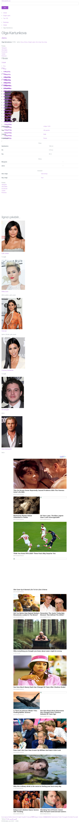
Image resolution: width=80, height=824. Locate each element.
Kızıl (42, 177)
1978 (48, 126)
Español (24, 817)
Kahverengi (44, 173)
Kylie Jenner (5, 253)
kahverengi (6, 97)
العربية (15, 819)
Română (70, 817)
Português (65, 817)
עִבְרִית (7, 819)
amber (5, 83)
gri (4, 94)
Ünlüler (5, 13)
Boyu (22, 42)
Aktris (4, 38)
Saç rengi (44, 42)
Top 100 (5, 18)
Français (28, 817)
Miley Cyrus (5, 291)
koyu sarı (5, 102)
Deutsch (15, 817)
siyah (4, 113)
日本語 (45, 817)
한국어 (49, 817)
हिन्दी (33, 817)
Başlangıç (6, 22)
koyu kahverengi (7, 99)
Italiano (41, 817)
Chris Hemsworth (7, 449)
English (19, 817)
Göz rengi (38, 42)
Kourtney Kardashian (7, 370)
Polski (60, 817)
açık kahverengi (7, 85)
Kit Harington (5, 409)
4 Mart (45, 126)
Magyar (36, 817)
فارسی (11, 819)
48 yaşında (47, 130)
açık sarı (5, 91)
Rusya (45, 138)
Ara (5, 7)
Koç (4, 66)
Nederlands (54, 817)
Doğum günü (6, 15)
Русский (75, 817)
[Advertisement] (40, 204)
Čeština (10, 817)
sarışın (5, 108)
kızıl (4, 105)
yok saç (5, 116)
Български (5, 817)
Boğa (4, 69)
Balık (45, 134)
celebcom (6, 1)
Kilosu (26, 42)
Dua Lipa (4, 331)
